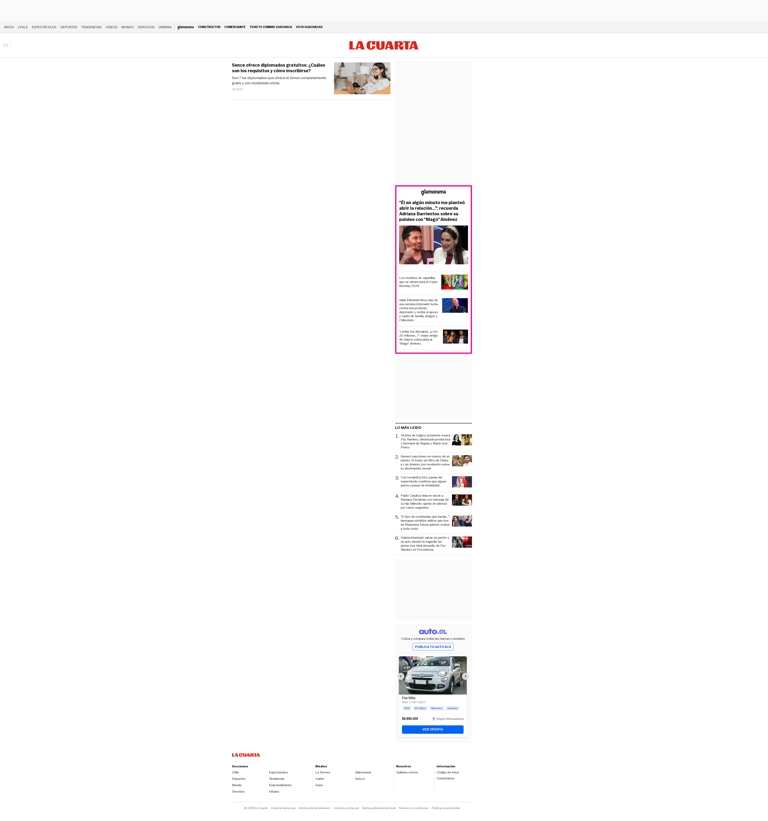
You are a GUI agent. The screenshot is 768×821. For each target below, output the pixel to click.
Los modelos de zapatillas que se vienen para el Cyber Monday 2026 (418, 282)
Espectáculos (44, 27)
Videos (111, 27)
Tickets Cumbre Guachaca (271, 27)
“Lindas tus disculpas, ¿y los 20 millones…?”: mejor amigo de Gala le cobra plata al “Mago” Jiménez (418, 338)
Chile (23, 27)
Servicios (146, 27)
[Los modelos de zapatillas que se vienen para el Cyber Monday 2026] (454, 283)
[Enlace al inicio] (433, 193)
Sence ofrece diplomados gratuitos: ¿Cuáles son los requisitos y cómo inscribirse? (278, 68)
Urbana (165, 27)
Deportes (68, 27)
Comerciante (235, 27)
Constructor (209, 27)
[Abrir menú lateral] (7, 45)
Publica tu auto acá (433, 647)
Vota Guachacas (309, 27)
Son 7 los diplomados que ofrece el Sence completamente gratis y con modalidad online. (279, 80)
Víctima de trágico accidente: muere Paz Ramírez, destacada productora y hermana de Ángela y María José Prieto (425, 441)
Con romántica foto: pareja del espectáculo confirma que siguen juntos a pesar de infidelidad (423, 481)
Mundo (127, 27)
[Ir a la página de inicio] (384, 45)
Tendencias (91, 27)
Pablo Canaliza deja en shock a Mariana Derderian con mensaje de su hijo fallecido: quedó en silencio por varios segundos (425, 502)
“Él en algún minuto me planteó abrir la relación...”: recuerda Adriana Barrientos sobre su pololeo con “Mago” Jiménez (432, 211)
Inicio (9, 27)
